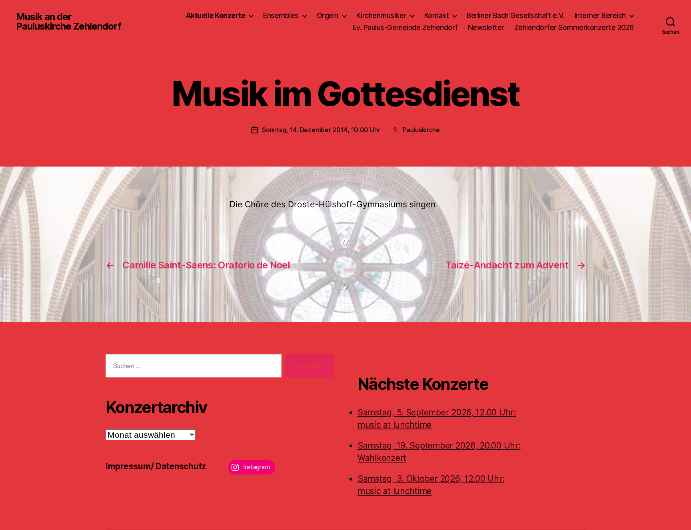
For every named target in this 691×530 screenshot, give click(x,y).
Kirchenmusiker (381, 15)
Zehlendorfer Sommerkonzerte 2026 (574, 27)
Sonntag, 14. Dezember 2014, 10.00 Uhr (321, 130)
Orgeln (327, 15)
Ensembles (281, 15)
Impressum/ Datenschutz (156, 466)
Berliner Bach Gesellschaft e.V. (516, 15)
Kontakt (436, 15)
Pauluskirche (421, 130)
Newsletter (486, 27)
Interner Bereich (600, 15)
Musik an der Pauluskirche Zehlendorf (68, 21)
